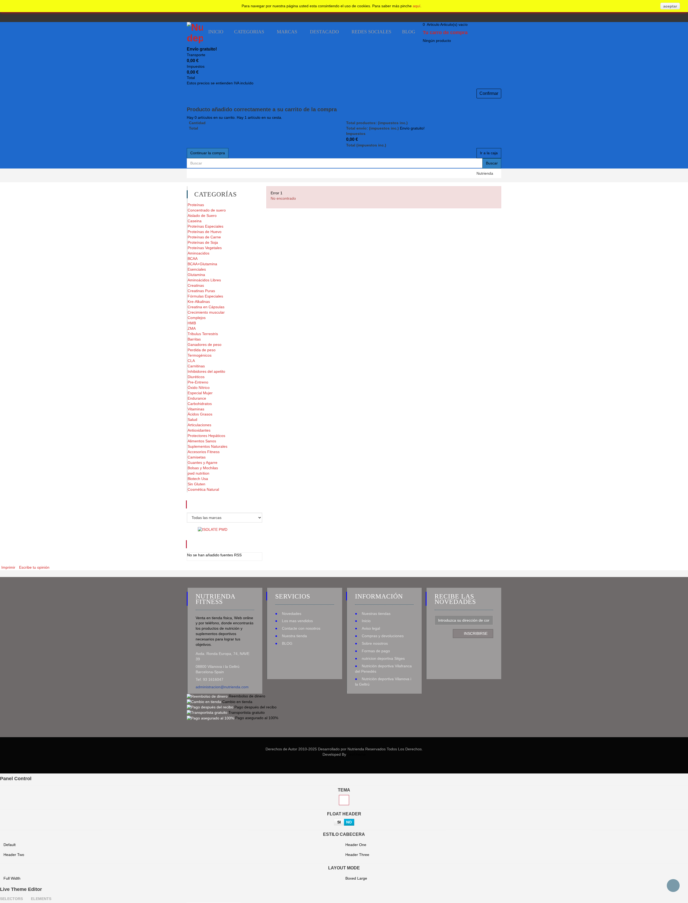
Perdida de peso (202, 350)
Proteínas (196, 205)
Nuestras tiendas (376, 613)
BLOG (287, 643)
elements (41, 899)
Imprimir (8, 567)
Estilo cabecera (344, 834)
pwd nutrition (198, 473)
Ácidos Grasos (200, 414)
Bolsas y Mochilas (203, 468)
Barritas (194, 339)
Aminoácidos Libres (204, 280)
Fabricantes (217, 504)
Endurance (197, 398)
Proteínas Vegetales (205, 248)
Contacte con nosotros (301, 628)
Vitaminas (196, 409)
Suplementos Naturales (207, 446)
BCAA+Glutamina (202, 264)
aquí (416, 6)
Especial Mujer (200, 393)
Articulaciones (199, 425)
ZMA (192, 328)
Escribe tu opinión (34, 567)
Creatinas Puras (201, 291)
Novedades (291, 613)
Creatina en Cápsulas (206, 307)
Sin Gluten (196, 484)
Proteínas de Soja (203, 242)
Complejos (197, 318)
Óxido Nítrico (199, 387)
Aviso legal (371, 628)
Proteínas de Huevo (204, 232)
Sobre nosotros (375, 643)
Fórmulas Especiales (205, 296)
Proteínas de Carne (204, 237)
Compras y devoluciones (383, 636)
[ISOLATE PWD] (212, 529)
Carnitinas (196, 366)
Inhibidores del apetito (206, 371)
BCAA (193, 258)
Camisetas (197, 457)
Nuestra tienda (294, 636)
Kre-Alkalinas (199, 301)
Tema (344, 790)
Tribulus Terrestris (203, 334)
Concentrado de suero (207, 210)
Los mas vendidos (297, 621)
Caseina (195, 221)
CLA (191, 361)
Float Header (344, 814)
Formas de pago (376, 651)
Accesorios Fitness (204, 452)
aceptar (670, 6)
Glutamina (196, 275)
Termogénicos (200, 355)
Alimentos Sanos (202, 441)
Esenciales (197, 269)
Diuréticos (196, 377)
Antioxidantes (199, 430)
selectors (11, 899)
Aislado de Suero (202, 215)
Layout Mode (344, 868)
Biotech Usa (198, 478)
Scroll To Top (673, 885)
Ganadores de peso (204, 344)
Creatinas (196, 285)
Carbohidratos (200, 404)
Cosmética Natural (203, 489)
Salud (192, 419)
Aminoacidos (198, 253)
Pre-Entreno (198, 382)
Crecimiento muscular (206, 312)
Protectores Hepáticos (206, 435)
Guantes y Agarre (202, 462)
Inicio (366, 621)
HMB (192, 323)
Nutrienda (484, 173)
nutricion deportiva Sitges (383, 658)
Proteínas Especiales (205, 226)
